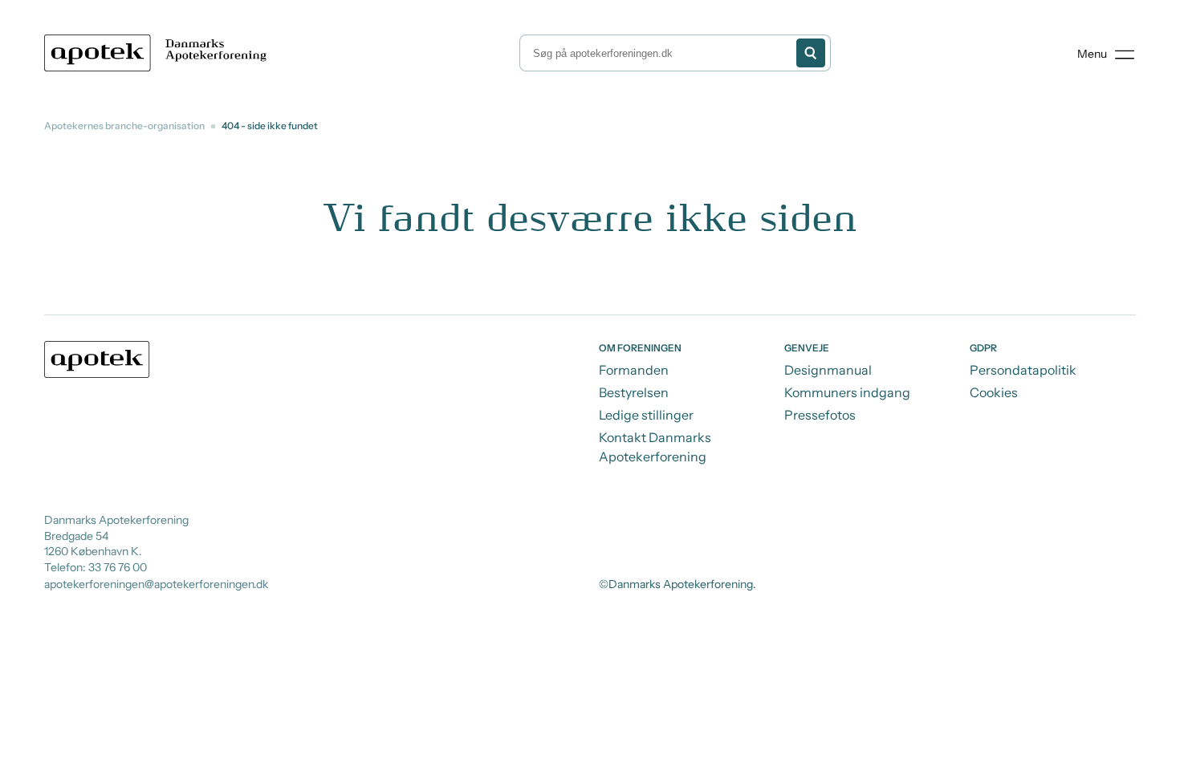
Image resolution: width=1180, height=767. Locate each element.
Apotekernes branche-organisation (124, 126)
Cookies (994, 392)
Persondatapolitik (1023, 370)
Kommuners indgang (847, 392)
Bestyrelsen (634, 392)
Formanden (634, 370)
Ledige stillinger (646, 415)
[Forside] (158, 52)
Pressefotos (820, 415)
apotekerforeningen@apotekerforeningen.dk (156, 584)
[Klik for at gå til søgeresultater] (810, 53)
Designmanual (828, 370)
